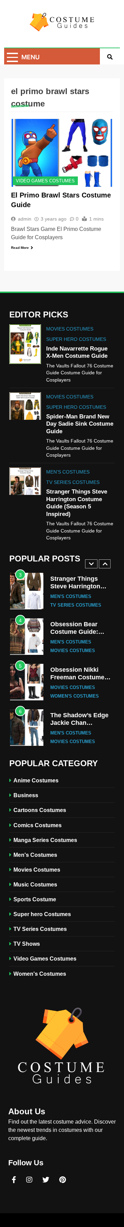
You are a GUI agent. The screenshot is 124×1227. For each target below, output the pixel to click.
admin (24, 219)
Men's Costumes (68, 472)
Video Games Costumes (45, 180)
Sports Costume (34, 899)
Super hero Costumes (76, 339)
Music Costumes (35, 884)
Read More (20, 248)
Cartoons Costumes (39, 810)
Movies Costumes (69, 329)
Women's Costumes (74, 696)
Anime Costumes (36, 780)
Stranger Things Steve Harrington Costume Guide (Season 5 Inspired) (78, 590)
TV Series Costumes (73, 482)
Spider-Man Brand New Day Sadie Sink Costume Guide (79, 423)
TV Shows (26, 944)
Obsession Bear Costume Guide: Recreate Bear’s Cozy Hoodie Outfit (82, 635)
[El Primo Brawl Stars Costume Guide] (62, 153)
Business (25, 795)
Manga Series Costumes (45, 840)
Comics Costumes (37, 825)
